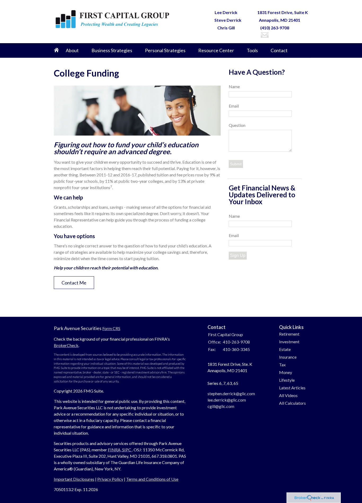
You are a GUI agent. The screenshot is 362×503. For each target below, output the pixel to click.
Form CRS (111, 328)
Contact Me (73, 283)
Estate (285, 349)
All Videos (288, 395)
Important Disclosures (74, 479)
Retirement (289, 333)
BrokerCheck (66, 345)
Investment (289, 341)
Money (285, 372)
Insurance (288, 356)
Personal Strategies (165, 50)
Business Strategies (111, 50)
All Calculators (292, 403)
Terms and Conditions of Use (152, 479)
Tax (282, 364)
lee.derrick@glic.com (227, 399)
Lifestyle (287, 379)
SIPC (127, 449)
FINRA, (115, 449)
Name (234, 86)
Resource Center (216, 50)
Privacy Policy (110, 479)
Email (234, 105)
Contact (279, 50)
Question (237, 125)
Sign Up (237, 255)
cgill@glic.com (221, 406)
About (72, 50)
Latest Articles (292, 387)
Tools (252, 50)
